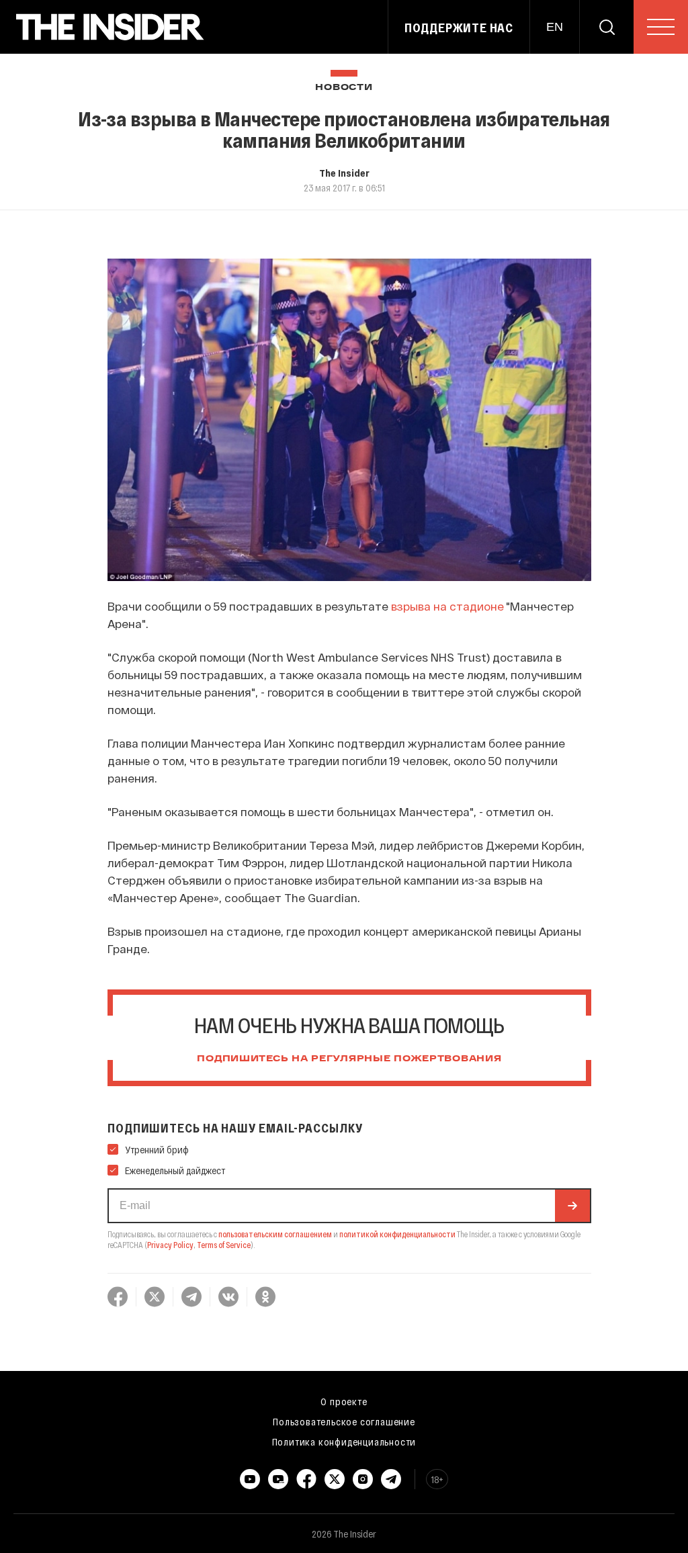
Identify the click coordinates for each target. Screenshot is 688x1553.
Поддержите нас (458, 27)
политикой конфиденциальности (397, 1234)
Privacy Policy (170, 1244)
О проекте (343, 1401)
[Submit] (572, 1206)
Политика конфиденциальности (344, 1441)
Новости (343, 87)
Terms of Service (224, 1244)
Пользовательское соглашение (344, 1421)
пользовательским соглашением (275, 1234)
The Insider (344, 173)
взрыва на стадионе (447, 606)
